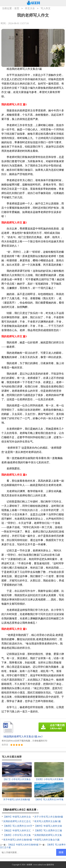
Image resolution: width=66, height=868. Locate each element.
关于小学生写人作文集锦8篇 (48, 817)
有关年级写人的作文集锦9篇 (17, 839)
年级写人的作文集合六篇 (47, 839)
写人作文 (45, 8)
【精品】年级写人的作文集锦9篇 (23, 845)
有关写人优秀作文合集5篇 (47, 821)
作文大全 (30, 8)
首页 (16, 8)
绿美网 (29, 865)
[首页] (33, 3)
